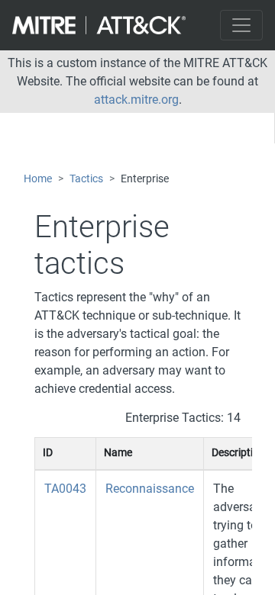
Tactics (86, 178)
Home (38, 178)
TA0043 (65, 488)
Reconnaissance (149, 488)
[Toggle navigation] (241, 25)
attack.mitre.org (136, 99)
